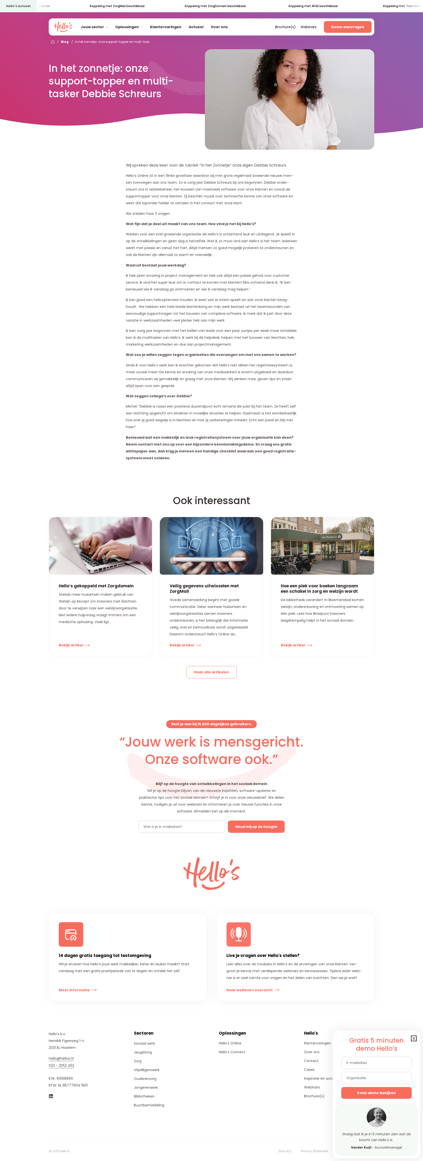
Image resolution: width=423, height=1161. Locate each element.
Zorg (137, 1061)
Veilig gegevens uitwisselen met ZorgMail (204, 588)
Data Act (284, 1151)
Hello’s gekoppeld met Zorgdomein (96, 586)
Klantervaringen (165, 26)
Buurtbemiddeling (149, 1105)
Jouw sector (92, 26)
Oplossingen (127, 26)
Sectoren (143, 1033)
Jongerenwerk (146, 1087)
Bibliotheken (144, 1096)
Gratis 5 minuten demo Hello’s (376, 1044)
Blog (65, 42)
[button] (414, 1038)
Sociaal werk (144, 1043)
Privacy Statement (314, 1151)
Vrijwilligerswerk (147, 1069)
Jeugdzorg (143, 1052)
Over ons (219, 26)
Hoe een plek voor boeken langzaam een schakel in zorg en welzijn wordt (319, 588)
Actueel (196, 26)
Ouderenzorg (145, 1078)
